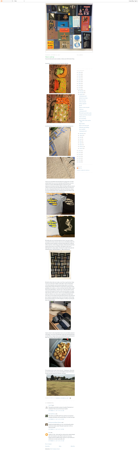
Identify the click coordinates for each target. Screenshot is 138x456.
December (82, 90)
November (82, 92)
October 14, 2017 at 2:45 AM (56, 440)
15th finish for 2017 (83, 111)
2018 (79, 87)
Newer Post (47, 446)
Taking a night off (82, 103)
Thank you (81, 109)
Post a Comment (48, 444)
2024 (79, 76)
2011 (79, 160)
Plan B (80, 105)
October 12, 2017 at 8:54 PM (56, 419)
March (81, 144)
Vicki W (50, 405)
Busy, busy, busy (82, 100)
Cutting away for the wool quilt (85, 114)
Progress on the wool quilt (84, 107)
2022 (79, 79)
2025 (79, 74)
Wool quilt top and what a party (85, 113)
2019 (79, 85)
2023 (79, 78)
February (81, 146)
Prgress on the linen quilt (84, 125)
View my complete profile (83, 170)
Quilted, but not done (83, 98)
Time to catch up (82, 116)
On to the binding (82, 118)
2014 (79, 154)
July (80, 137)
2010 (79, 162)
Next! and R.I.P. (82, 129)
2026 (79, 72)
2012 (79, 158)
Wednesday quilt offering (84, 127)
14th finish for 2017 (83, 131)
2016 (79, 150)
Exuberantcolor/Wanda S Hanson (55, 422)
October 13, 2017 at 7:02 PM (56, 429)
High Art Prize (82, 123)
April (81, 142)
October (81, 94)
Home (60, 446)
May (81, 141)
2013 (79, 156)
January (81, 148)
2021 (79, 81)
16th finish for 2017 (83, 96)
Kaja (49, 432)
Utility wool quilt (82, 101)
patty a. (80, 168)
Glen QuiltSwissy (52, 413)
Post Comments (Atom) (55, 449)
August (81, 135)
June (81, 139)
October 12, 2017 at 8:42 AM (56, 410)
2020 (79, 83)
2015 (79, 152)
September (82, 133)
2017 (79, 89)
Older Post (73, 446)
